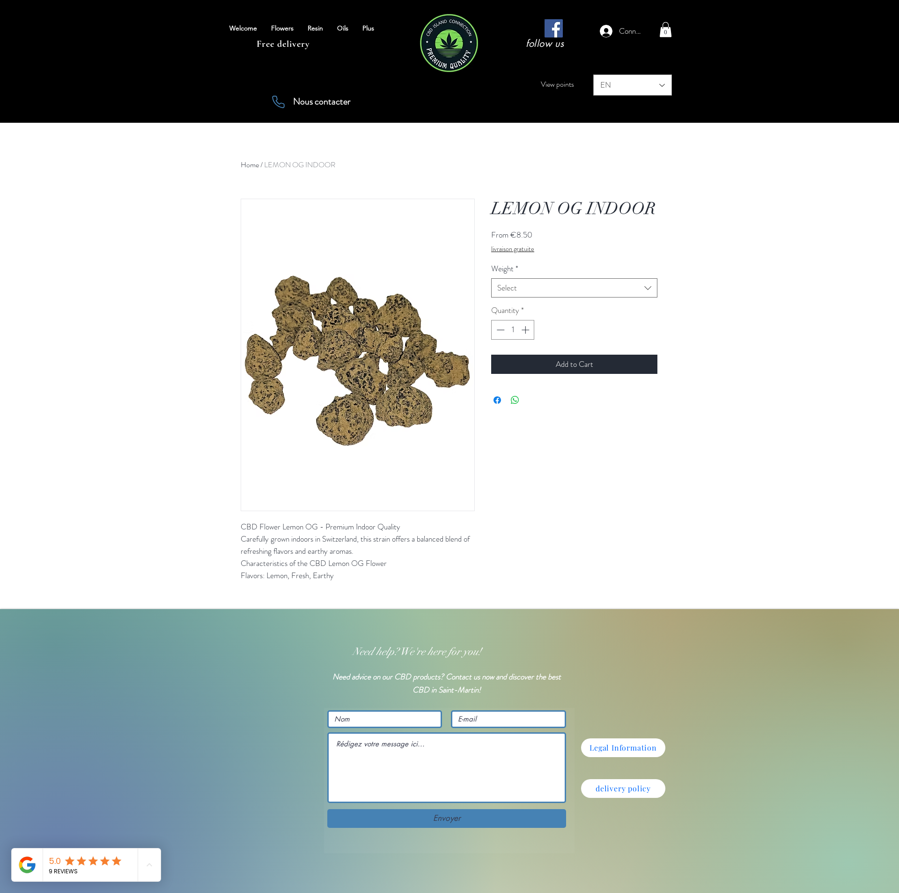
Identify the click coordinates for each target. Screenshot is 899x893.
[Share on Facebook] (497, 400)
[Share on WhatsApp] (515, 400)
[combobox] (574, 288)
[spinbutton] (513, 329)
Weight (504, 268)
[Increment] (526, 329)
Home (250, 164)
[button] (665, 29)
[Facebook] (554, 28)
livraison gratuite (512, 249)
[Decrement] (500, 329)
